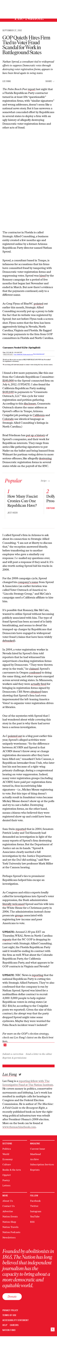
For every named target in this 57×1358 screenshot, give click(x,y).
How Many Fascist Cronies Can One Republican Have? (22, 501)
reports (6, 939)
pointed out (15, 736)
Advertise (7, 1211)
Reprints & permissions (14, 1057)
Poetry (6, 1180)
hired (42, 275)
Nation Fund (8, 1330)
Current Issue (37, 1148)
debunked (8, 640)
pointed (38, 303)
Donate (12, 1296)
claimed (34, 668)
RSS (32, 1221)
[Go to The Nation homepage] (53, 1329)
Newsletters (9, 1237)
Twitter (34, 1206)
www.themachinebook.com (19, 1127)
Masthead (35, 1154)
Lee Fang (6, 81)
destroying (45, 458)
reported (21, 829)
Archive (34, 1159)
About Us (7, 1200)
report (31, 89)
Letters (6, 1185)
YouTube (35, 1216)
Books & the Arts (11, 1169)
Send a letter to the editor (39, 1054)
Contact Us (8, 1206)
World (5, 1154)
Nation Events (10, 1216)
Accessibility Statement (15, 1320)
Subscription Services (42, 1164)
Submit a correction (12, 1054)
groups (19, 915)
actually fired (38, 684)
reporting (37, 975)
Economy (7, 1159)
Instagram (35, 1211)
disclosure (30, 403)
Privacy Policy (10, 1310)
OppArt (6, 1175)
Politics (6, 1148)
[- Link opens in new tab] (20, 1074)
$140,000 (8, 380)
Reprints (35, 1169)
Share (48, 81)
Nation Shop (9, 1221)
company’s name (28, 582)
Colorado (8, 419)
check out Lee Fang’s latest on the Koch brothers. (27, 1039)
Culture (6, 1164)
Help (4, 1325)
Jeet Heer (12, 512)
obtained (35, 691)
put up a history (35, 435)
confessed (35, 672)
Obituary (51, 508)
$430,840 (8, 392)
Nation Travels (10, 1227)
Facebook (35, 1200)
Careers (14, 1325)
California (39, 415)
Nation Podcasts (11, 1232)
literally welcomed (13, 904)
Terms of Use (9, 1315)
